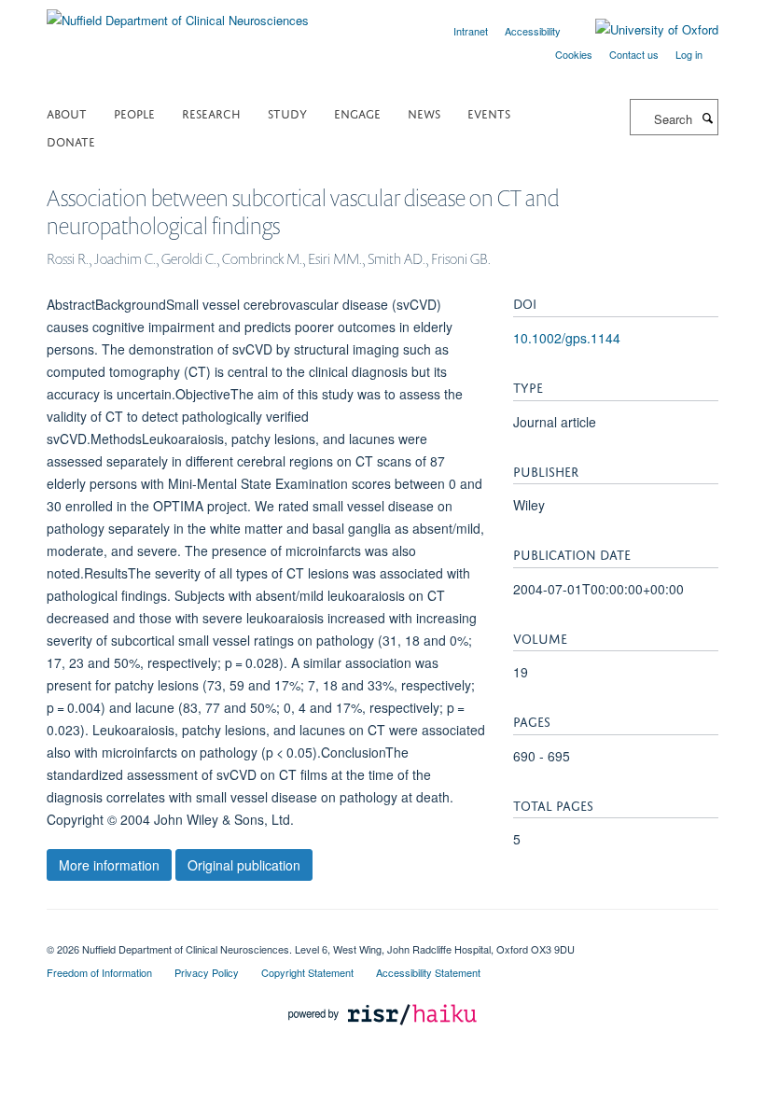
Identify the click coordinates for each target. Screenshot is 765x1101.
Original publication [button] (244, 865)
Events (488, 112)
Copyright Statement (307, 972)
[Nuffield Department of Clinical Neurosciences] (178, 13)
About (67, 112)
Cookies (573, 54)
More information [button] (109, 865)
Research (211, 112)
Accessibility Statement (428, 972)
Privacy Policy (206, 972)
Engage (357, 112)
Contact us (634, 54)
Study (287, 112)
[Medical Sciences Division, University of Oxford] (382, 933)
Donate (71, 140)
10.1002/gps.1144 (566, 337)
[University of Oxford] (642, 30)
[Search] (707, 117)
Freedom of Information (99, 972)
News (424, 112)
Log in (688, 54)
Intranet (470, 30)
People (134, 112)
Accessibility (533, 30)
